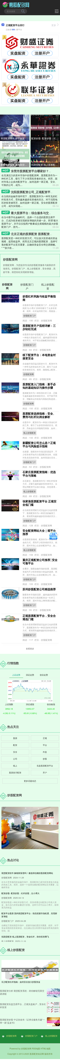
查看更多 (30, 648)
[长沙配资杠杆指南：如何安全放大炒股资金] (30, 969)
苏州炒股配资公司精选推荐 (39, 589)
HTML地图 (45, 1048)
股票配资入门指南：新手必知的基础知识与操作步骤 (39, 386)
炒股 (45, 758)
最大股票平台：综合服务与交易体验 (34, 213)
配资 (15, 745)
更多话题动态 (30, 780)
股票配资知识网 (37, 1053)
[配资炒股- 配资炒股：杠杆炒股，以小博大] (45, 127)
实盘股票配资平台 (45, 765)
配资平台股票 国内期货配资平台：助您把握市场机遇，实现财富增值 (15, 164)
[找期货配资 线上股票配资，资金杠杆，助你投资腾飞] (45, 153)
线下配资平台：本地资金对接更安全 (39, 356)
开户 (45, 772)
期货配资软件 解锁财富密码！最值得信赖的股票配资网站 (15, 138)
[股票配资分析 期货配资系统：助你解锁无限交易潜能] (53, 992)
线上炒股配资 (29, 432)
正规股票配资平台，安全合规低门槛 (39, 617)
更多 (53, 25)
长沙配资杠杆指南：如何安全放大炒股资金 (20, 981)
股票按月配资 (15, 772)
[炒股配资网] (15, 4)
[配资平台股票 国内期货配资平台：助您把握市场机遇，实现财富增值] (14, 153)
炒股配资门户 (29, 315)
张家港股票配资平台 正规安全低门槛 (40, 503)
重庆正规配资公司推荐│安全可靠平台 (40, 561)
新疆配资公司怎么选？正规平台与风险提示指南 (39, 444)
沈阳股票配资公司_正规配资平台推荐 (35, 192)
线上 (15, 765)
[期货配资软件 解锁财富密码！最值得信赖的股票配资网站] (14, 127)
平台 (45, 745)
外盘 (45, 751)
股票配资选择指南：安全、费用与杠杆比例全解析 (39, 415)
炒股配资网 (28, 374)
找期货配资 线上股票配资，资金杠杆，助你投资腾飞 (45, 164)
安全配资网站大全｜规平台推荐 (39, 532)
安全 (15, 751)
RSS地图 (36, 1048)
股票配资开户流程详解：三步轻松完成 (39, 327)
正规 (45, 738)
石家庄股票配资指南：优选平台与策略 (39, 473)
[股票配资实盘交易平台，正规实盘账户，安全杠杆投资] (53, 1007)
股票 (15, 738)
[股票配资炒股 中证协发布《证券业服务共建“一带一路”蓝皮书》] (53, 1021)
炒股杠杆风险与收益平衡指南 (39, 298)
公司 (15, 758)
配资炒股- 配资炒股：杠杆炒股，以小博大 (45, 138)
